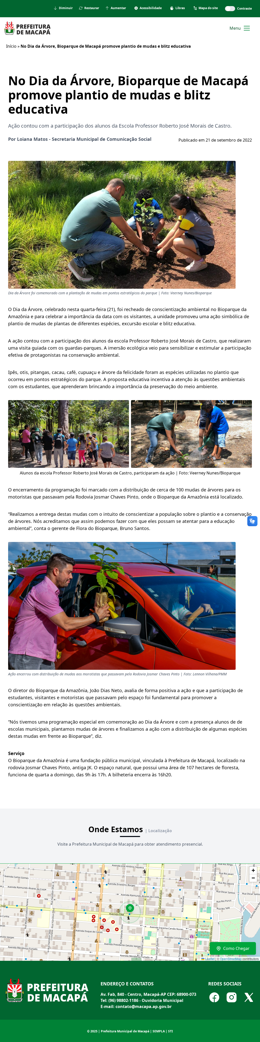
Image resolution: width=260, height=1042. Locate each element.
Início (11, 46)
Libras (180, 8)
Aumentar (118, 8)
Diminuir (66, 8)
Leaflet (209, 958)
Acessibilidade (151, 8)
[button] (132, 910)
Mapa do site (208, 8)
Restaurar (91, 8)
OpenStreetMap (231, 958)
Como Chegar (236, 948)
